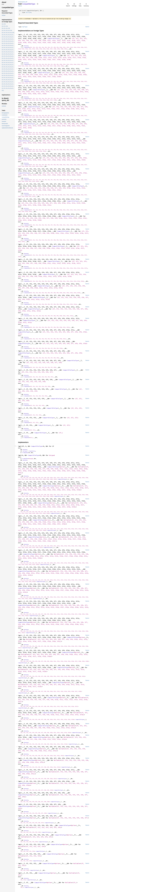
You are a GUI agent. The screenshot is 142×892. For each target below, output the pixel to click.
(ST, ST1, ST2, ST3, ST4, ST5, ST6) (32, 381)
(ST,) (61, 433)
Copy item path (37, 4)
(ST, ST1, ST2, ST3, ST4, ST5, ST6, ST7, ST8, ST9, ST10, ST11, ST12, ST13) (51, 315)
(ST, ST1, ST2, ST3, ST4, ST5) (38, 396)
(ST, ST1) (66, 425)
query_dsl (24, 2)
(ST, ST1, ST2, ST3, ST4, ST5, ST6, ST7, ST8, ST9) (62, 353)
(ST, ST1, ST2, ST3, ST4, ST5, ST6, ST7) (37, 372)
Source (20, 6)
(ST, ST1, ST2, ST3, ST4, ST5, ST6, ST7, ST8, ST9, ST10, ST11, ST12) (50, 327)
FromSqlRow (26, 47)
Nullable (81, 467)
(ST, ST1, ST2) (72, 418)
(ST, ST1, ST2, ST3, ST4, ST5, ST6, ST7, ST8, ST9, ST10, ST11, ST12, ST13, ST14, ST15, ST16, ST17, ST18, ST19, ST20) (54, 661)
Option (62, 467)
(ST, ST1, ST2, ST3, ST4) (37, 405)
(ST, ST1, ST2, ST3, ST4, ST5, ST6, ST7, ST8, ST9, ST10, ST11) (48, 338)
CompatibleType (53, 38)
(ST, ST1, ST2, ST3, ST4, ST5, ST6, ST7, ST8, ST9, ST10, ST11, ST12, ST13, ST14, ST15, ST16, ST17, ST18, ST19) (54, 233)
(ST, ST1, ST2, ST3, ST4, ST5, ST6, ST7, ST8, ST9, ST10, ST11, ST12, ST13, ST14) (53, 304)
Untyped (52, 455)
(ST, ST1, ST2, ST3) (35, 415)
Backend (26, 45)
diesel (19, 2)
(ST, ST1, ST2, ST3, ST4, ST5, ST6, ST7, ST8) (44, 362)
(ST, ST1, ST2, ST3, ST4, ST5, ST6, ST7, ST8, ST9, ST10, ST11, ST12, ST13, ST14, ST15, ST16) (57, 281)
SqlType (28, 12)
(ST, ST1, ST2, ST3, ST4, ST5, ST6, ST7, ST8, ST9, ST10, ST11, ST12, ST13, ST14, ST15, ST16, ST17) (58, 268)
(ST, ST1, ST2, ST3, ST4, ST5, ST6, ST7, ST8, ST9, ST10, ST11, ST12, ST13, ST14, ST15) (55, 292)
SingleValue (32, 451)
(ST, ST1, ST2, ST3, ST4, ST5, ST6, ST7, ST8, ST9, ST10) (65, 343)
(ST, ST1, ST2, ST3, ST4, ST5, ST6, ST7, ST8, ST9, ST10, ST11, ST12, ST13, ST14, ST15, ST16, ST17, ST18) (53, 248)
